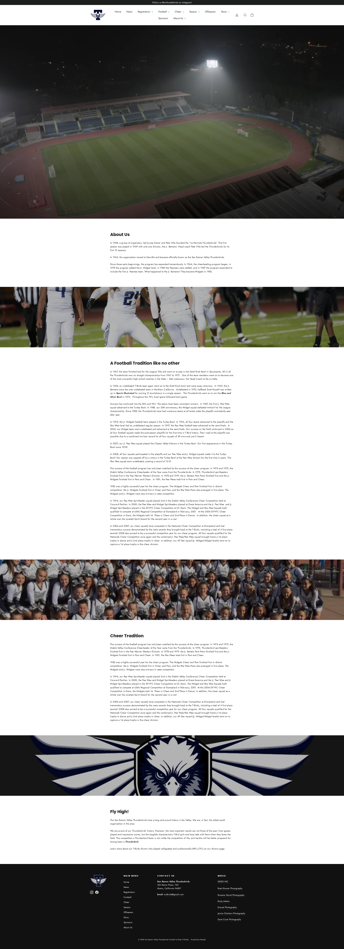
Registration (144, 11)
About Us (178, 18)
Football (163, 11)
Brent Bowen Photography (230, 888)
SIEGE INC (223, 881)
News (129, 11)
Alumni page (218, 848)
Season (193, 11)
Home (118, 11)
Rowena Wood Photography (231, 895)
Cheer (178, 11)
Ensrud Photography (227, 907)
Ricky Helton (224, 901)
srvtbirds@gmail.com (174, 894)
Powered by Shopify (198, 939)
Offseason (210, 11)
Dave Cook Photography (229, 919)
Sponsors (163, 18)
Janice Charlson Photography (231, 913)
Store (224, 11)
